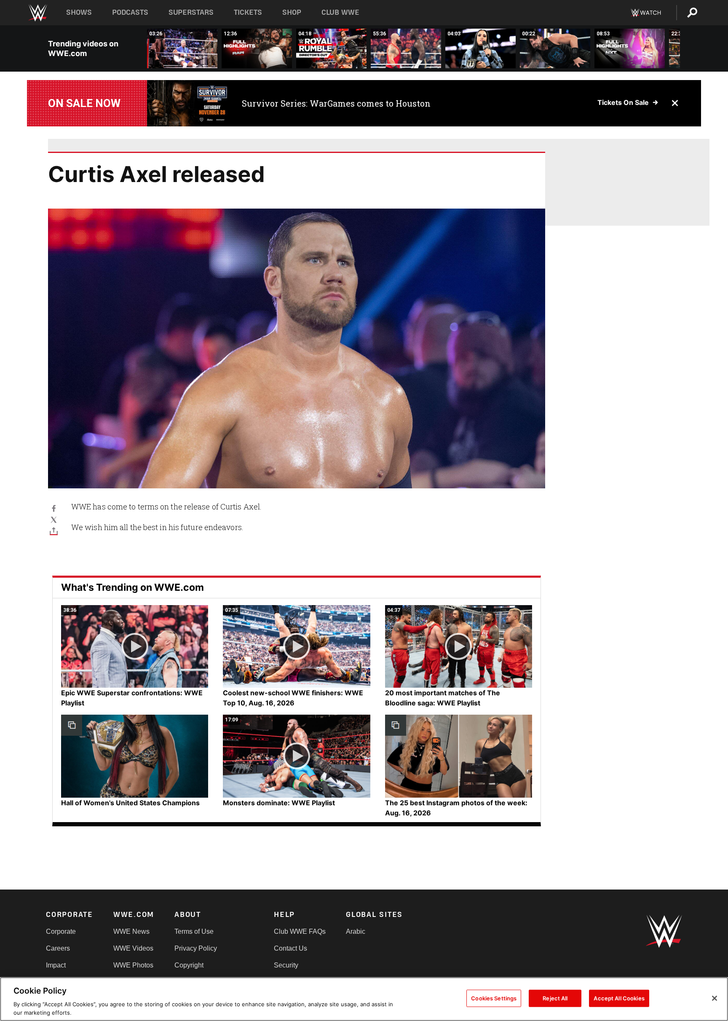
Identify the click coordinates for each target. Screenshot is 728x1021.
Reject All (555, 998)
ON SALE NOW (84, 103)
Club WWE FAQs (300, 931)
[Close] (714, 998)
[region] (364, 999)
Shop (291, 12)
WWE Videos (133, 948)
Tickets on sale (623, 102)
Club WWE (340, 12)
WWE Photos (133, 965)
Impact (56, 965)
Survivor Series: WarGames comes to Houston (336, 103)
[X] (53, 519)
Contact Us (290, 948)
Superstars (191, 12)
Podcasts (130, 12)
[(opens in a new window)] (188, 103)
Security (286, 965)
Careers (58, 948)
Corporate (61, 931)
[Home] (37, 12)
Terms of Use (194, 931)
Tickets (248, 12)
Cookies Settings (494, 998)
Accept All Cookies (619, 998)
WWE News (131, 931)
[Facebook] (53, 508)
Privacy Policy (195, 948)
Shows (79, 12)
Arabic (355, 931)
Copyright (188, 965)
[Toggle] (53, 530)
